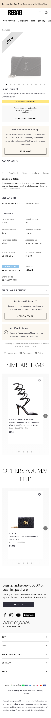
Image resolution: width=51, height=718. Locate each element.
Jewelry (41, 20)
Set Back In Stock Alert (25, 118)
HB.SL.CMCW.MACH (11, 270)
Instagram (12, 353)
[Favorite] (39, 380)
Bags (33, 20)
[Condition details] (17, 161)
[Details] (36, 301)
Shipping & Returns (14, 290)
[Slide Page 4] (31, 452)
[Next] (45, 416)
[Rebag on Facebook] (5, 615)
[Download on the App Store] (29, 615)
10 (44, 84)
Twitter (41, 353)
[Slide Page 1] (19, 452)
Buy (4, 637)
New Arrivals (9, 20)
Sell (4, 645)
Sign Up (18, 604)
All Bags (7, 30)
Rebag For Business (13, 654)
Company (7, 663)
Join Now (25, 151)
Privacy (40, 690)
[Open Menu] (4, 12)
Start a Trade (25, 316)
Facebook (27, 353)
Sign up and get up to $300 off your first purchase (23, 587)
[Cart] (46, 12)
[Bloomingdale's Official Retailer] (16, 623)
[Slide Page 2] (23, 452)
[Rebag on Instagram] (11, 615)
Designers (23, 20)
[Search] (40, 12)
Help (4, 671)
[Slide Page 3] (27, 452)
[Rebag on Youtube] (19, 615)
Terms (26, 693)
